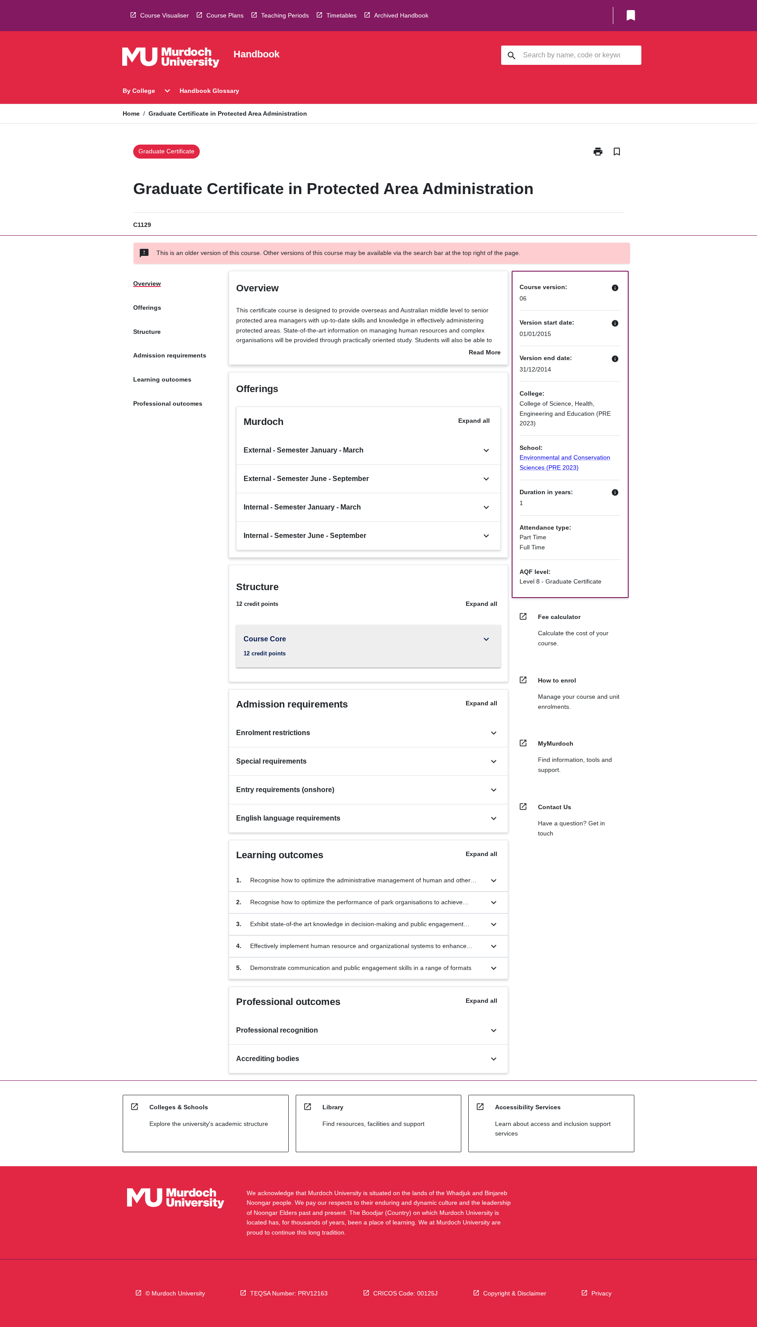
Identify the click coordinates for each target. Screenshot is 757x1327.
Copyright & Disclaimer (514, 1293)
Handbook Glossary (209, 90)
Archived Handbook (401, 15)
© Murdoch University (175, 1293)
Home (131, 113)
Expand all (474, 420)
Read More (485, 353)
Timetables (341, 15)
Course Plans (225, 15)
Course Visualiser (164, 15)
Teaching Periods (285, 15)
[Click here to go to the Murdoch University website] (170, 59)
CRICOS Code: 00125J (405, 1293)
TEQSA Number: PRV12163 (289, 1293)
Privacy (601, 1293)
